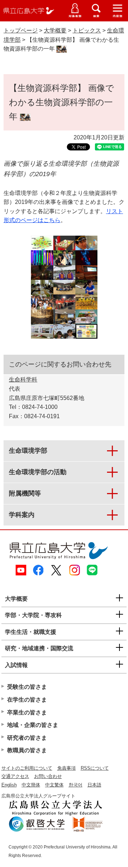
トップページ (21, 30)
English (9, 785)
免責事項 (66, 768)
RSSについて (95, 768)
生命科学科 (23, 379)
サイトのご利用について (26, 768)
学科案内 (21, 514)
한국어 (75, 785)
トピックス (87, 30)
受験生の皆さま (27, 687)
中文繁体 (54, 785)
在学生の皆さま (27, 700)
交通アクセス (15, 776)
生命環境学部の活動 (37, 472)
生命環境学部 (28, 450)
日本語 (94, 785)
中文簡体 (31, 785)
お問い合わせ (48, 776)
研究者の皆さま (27, 738)
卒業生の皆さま (27, 712)
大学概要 (55, 30)
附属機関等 (25, 493)
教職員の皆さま (27, 750)
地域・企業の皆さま (32, 725)
